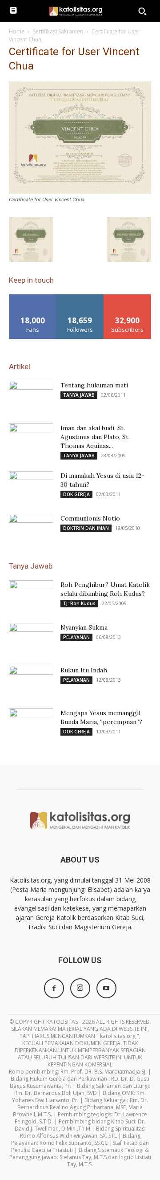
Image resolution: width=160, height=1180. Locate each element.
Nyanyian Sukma (84, 627)
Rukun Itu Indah (83, 670)
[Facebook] (54, 988)
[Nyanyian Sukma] (31, 638)
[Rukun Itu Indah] (31, 681)
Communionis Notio (90, 518)
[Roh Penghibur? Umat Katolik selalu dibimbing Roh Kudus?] (31, 595)
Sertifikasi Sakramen (58, 31)
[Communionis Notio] (31, 529)
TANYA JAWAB (79, 395)
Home (16, 31)
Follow (80, 297)
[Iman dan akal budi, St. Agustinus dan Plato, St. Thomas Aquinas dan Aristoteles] (31, 439)
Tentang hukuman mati (94, 385)
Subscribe (127, 297)
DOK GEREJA (76, 494)
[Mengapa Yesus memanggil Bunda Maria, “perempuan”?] (31, 724)
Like (33, 297)
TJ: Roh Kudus (79, 603)
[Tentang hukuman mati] (31, 396)
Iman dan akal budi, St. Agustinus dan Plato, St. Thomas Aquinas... (95, 437)
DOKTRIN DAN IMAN (86, 528)
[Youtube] (106, 988)
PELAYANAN (76, 637)
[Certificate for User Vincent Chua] (80, 191)
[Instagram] (80, 988)
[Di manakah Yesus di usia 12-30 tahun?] (31, 486)
